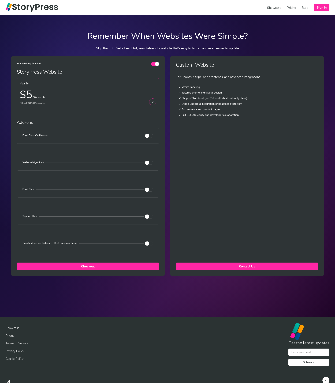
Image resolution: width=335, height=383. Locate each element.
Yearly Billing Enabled (29, 63)
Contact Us (247, 266)
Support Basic (30, 216)
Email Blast (29, 189)
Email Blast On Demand (35, 135)
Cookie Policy (15, 359)
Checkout (88, 266)
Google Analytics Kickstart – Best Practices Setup (50, 243)
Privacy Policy (15, 351)
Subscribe (309, 362)
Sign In (322, 7)
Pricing (10, 336)
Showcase (13, 328)
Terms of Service (17, 343)
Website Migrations (33, 162)
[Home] (32, 7)
